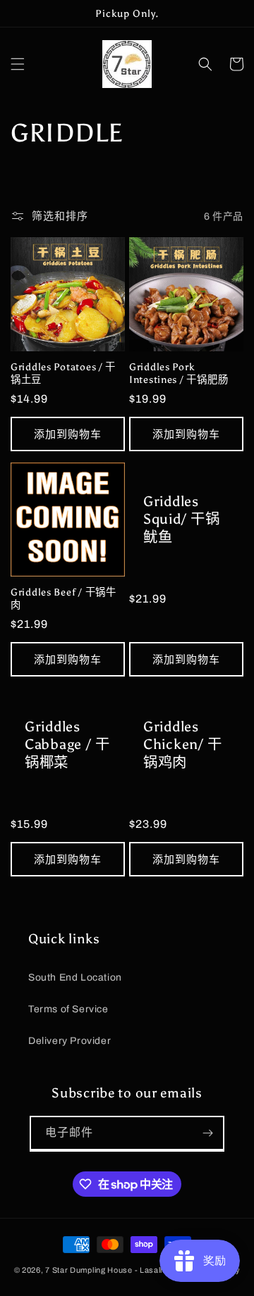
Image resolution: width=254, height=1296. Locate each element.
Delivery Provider (69, 1041)
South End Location (75, 977)
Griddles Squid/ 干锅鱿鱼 (181, 519)
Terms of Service (68, 1009)
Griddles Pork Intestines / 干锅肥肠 (178, 373)
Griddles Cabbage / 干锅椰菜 (67, 744)
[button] (17, 64)
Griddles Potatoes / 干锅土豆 (63, 373)
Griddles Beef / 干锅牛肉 (63, 598)
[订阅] (207, 1133)
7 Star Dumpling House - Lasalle (106, 1270)
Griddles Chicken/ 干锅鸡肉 (182, 744)
